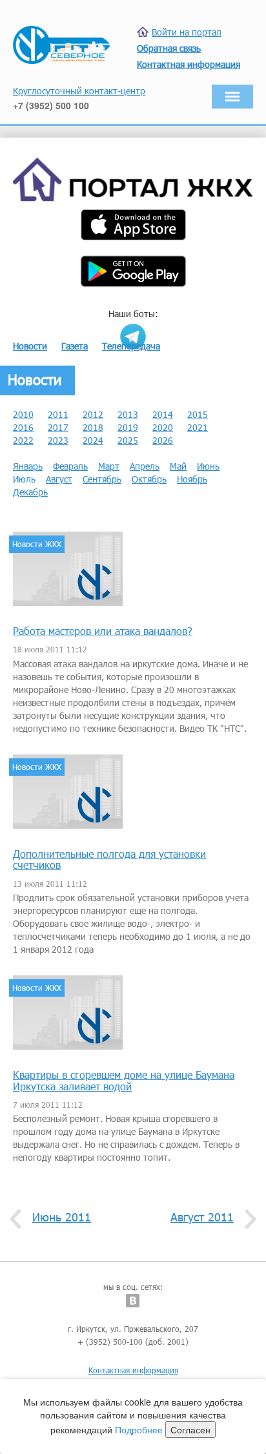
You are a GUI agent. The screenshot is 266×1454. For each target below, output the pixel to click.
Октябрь (149, 478)
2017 (58, 427)
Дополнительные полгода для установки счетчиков (109, 859)
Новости (30, 345)
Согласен (190, 1429)
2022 (23, 440)
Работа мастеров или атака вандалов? (102, 631)
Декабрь (30, 491)
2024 (93, 440)
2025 (128, 440)
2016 (23, 427)
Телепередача (131, 345)
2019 (128, 427)
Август (59, 478)
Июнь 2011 (61, 1217)
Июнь (208, 466)
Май (178, 466)
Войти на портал (186, 31)
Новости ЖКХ (36, 543)
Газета (74, 345)
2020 (162, 427)
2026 (162, 440)
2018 (93, 427)
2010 (23, 414)
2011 (58, 414)
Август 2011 (202, 1217)
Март (108, 466)
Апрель (144, 466)
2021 (197, 427)
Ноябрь (192, 478)
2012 (93, 414)
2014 (162, 414)
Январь (28, 466)
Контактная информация (133, 1370)
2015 (197, 414)
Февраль (70, 466)
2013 (128, 414)
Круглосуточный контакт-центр (79, 90)
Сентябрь (102, 478)
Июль (24, 478)
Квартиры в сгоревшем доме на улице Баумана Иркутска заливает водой (123, 1080)
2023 (58, 440)
